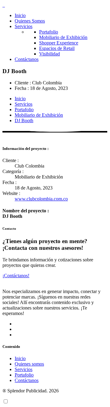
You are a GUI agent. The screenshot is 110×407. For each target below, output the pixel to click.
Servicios (23, 26)
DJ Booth (24, 120)
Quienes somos (29, 363)
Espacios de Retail (57, 48)
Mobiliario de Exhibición (63, 37)
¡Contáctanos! (15, 275)
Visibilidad (49, 53)
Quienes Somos (30, 20)
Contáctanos (26, 59)
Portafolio (48, 31)
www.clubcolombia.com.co (41, 198)
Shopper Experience (58, 42)
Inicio (20, 15)
